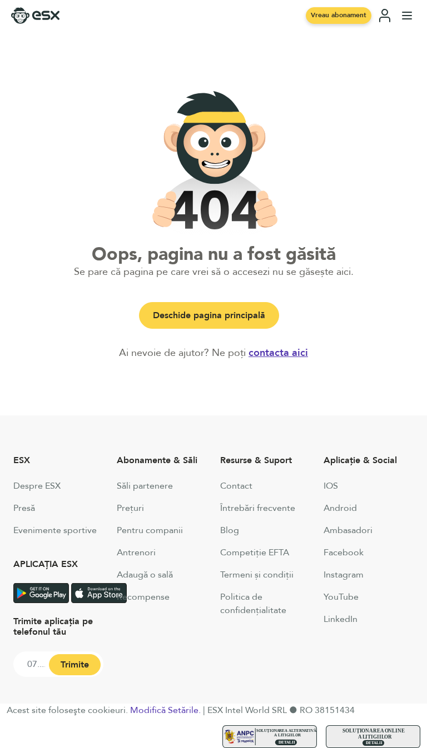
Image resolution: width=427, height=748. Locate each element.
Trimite (75, 665)
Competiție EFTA (254, 552)
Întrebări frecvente (257, 508)
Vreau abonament (338, 15)
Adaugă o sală (145, 575)
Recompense (143, 597)
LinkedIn (341, 619)
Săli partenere (145, 486)
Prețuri (130, 508)
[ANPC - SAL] (269, 736)
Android (340, 508)
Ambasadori (348, 530)
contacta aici (278, 353)
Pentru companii (150, 530)
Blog (229, 530)
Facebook (344, 552)
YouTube (341, 597)
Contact (236, 486)
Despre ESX (37, 486)
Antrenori (136, 552)
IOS (331, 486)
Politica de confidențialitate (253, 603)
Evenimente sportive (55, 530)
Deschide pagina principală (209, 315)
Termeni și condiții (257, 575)
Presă (24, 508)
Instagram (344, 575)
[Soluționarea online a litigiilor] (373, 736)
